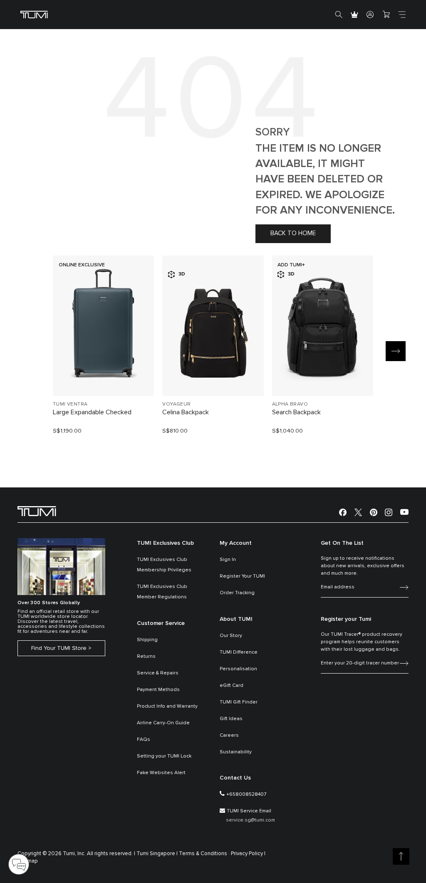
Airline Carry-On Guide (163, 723)
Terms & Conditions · (204, 853)
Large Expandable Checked (92, 412)
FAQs (143, 739)
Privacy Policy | (248, 853)
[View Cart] (386, 14)
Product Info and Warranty (167, 706)
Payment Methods (158, 689)
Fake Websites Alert (161, 772)
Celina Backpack (185, 412)
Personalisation (238, 669)
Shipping (147, 639)
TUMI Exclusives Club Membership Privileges (164, 565)
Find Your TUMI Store (59, 648)
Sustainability (236, 752)
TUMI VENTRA (70, 404)
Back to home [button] (293, 233)
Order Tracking (237, 592)
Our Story (231, 635)
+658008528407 (246, 794)
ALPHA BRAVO (290, 404)
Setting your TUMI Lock (164, 756)
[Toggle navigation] (402, 14)
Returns (146, 656)
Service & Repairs (157, 673)
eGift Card (231, 685)
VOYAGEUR (176, 404)
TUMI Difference (239, 652)
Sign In (228, 559)
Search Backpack (296, 412)
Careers (229, 735)
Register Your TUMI (242, 576)
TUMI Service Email (249, 811)
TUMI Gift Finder (239, 702)
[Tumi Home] (34, 14)
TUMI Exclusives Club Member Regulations (162, 592)
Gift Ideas (231, 718)
